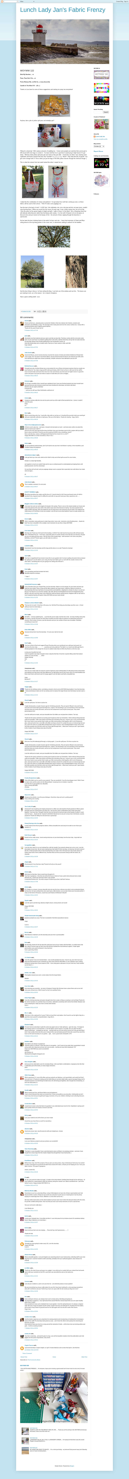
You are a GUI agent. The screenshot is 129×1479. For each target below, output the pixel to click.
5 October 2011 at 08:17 (31, 407)
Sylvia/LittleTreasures (31, 584)
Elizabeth (27, 1024)
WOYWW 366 (33, 1438)
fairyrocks (28, 795)
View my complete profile (100, 139)
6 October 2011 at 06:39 (31, 1172)
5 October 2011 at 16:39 (31, 856)
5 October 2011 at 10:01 (31, 525)
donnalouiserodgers (30, 455)
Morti (26, 614)
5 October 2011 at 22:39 (31, 1069)
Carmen (27, 1281)
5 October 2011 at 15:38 (31, 772)
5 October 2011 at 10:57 (31, 579)
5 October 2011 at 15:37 (31, 733)
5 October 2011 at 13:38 (31, 624)
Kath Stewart (28, 835)
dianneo (27, 1129)
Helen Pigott (28, 998)
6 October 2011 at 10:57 (31, 1222)
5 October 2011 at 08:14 (31, 375)
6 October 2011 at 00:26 (31, 1133)
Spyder (27, 900)
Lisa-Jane (27, 530)
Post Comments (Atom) (34, 1360)
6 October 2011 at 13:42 (31, 1276)
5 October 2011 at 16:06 (31, 818)
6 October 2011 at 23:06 (31, 1311)
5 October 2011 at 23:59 (31, 1110)
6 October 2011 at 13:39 (31, 1262)
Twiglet (27, 687)
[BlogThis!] (40, 311)
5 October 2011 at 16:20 (31, 829)
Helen (26, 443)
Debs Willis (28, 629)
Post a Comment (27, 1353)
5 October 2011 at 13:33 (31, 609)
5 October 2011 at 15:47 (31, 789)
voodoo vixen (28, 1317)
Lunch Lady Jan (100, 136)
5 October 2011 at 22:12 (31, 1036)
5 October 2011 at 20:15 (31, 967)
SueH (26, 643)
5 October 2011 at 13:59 (31, 637)
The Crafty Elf (29, 806)
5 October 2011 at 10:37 (31, 563)
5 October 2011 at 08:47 (31, 476)
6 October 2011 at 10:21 (31, 1210)
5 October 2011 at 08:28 (31, 438)
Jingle (26, 862)
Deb (26, 942)
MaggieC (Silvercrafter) (31, 504)
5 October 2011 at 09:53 (31, 513)
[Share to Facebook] (44, 311)
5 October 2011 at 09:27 (31, 486)
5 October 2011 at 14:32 (31, 695)
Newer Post (24, 1357)
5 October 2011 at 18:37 (31, 927)
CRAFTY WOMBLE (30, 492)
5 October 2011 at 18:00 (31, 895)
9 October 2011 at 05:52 (31, 1340)
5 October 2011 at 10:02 (31, 540)
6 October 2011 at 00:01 (31, 1123)
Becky (26, 932)
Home (54, 1357)
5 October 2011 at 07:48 (31, 330)
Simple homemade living (32, 915)
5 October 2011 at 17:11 (31, 866)
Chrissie (27, 381)
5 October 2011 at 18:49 (31, 937)
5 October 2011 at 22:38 (31, 1056)
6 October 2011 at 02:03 (31, 1143)
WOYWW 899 (24, 1365)
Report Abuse (98, 151)
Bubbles (27, 1041)
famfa (26, 1216)
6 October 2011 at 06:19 (31, 1155)
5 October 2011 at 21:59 (31, 1019)
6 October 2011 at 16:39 (31, 1291)
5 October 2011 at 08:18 (31, 419)
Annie (26, 398)
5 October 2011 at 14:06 (31, 663)
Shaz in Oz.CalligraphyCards (33, 425)
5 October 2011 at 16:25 (31, 839)
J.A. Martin (28, 957)
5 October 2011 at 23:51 (31, 1098)
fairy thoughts (29, 1061)
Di (25, 1177)
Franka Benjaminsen (31, 778)
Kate (26, 569)
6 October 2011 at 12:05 (31, 1249)
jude (26, 336)
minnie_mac (28, 972)
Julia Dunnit (28, 352)
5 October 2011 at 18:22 (31, 910)
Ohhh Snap (28, 1075)
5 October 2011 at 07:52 (31, 347)
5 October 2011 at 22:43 (31, 1085)
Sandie (27, 1090)
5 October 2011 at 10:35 (31, 550)
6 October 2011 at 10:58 (31, 1235)
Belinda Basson (29, 366)
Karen (26, 519)
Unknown (27, 1241)
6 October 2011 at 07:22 (31, 1185)
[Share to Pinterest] (45, 311)
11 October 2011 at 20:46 (31, 1350)
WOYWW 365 (33, 1428)
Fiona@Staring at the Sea (32, 823)
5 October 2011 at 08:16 (31, 392)
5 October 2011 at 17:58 (31, 881)
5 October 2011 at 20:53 (31, 992)
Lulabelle (27, 545)
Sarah (26, 320)
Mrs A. (26, 1013)
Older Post (84, 1357)
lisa (26, 1296)
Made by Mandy (29, 1190)
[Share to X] (42, 311)
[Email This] (38, 311)
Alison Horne (28, 1254)
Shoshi (27, 700)
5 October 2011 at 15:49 (31, 801)
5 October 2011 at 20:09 (31, 952)
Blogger (72, 1466)
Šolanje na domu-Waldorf (32, 603)
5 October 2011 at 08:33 (31, 449)
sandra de (27, 1333)
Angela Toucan (29, 1345)
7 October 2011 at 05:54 (31, 1328)
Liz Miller (27, 1268)
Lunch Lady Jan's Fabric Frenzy (62, 9)
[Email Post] (34, 311)
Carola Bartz (28, 1103)
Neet (26, 413)
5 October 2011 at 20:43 (31, 980)
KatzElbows (28, 1160)
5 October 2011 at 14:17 (31, 681)
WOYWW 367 (33, 1448)
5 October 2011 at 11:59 (31, 597)
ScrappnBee (28, 845)
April (26, 555)
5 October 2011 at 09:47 (31, 498)
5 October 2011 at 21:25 (31, 1007)
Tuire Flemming (29, 1149)
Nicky (26, 1115)
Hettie (26, 872)
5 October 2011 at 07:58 (31, 360)
